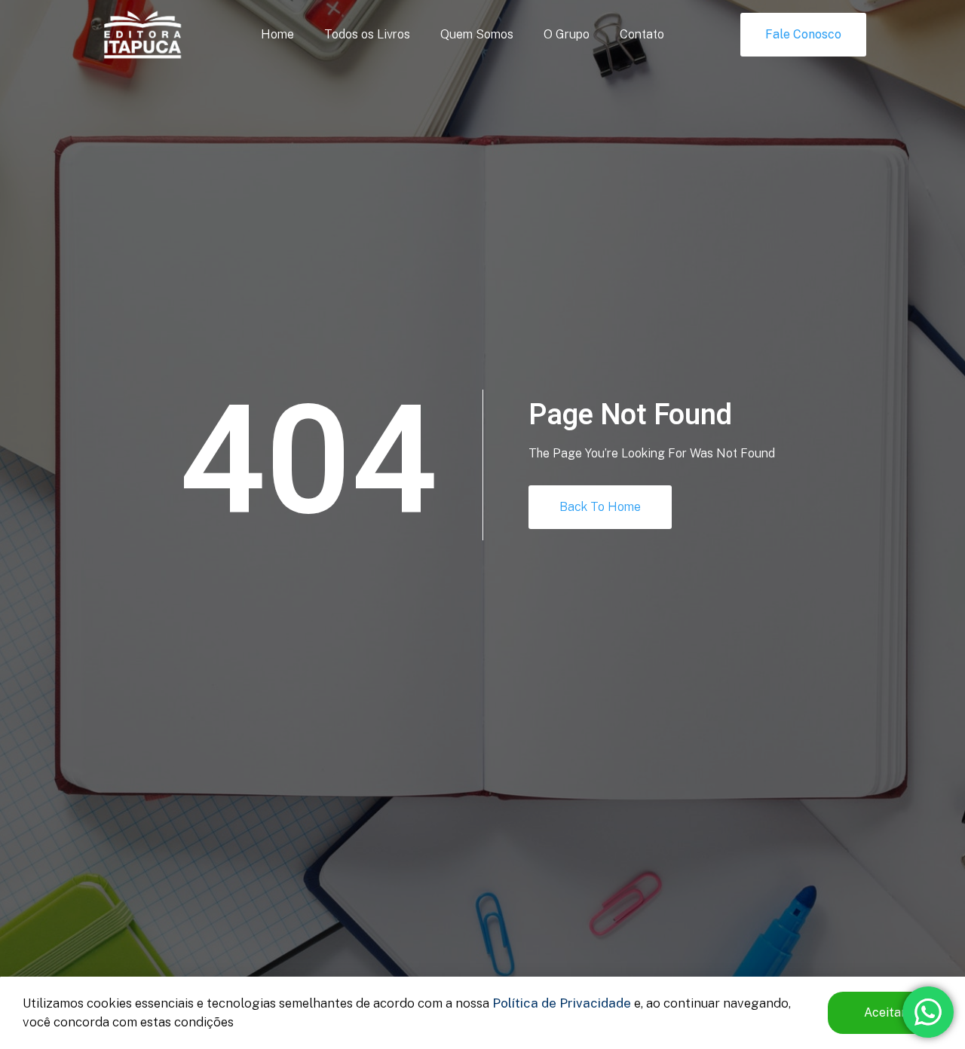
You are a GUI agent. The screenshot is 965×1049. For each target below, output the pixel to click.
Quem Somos (476, 34)
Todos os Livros (367, 34)
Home (277, 34)
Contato (642, 34)
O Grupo (567, 34)
